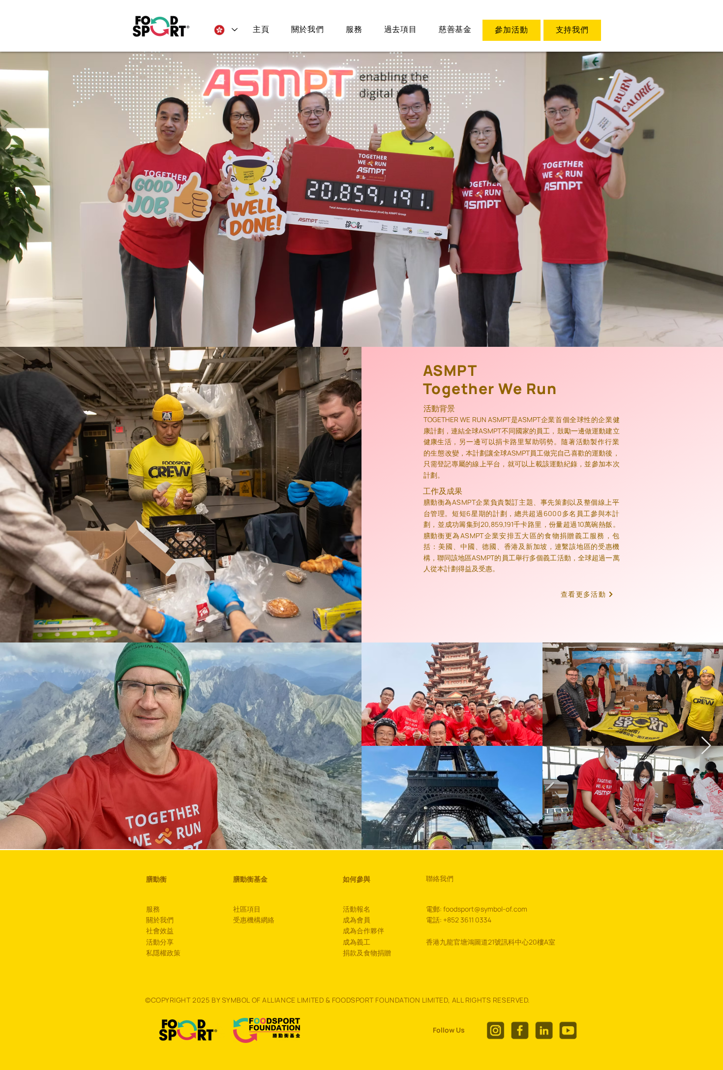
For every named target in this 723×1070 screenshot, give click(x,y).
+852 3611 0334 (467, 919)
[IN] (543, 1029)
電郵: (434, 909)
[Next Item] (706, 746)
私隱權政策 (163, 952)
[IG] (495, 1029)
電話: (434, 919)
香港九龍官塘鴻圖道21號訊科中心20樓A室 (490, 942)
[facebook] (519, 1029)
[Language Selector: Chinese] (225, 30)
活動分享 (160, 942)
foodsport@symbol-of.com (485, 909)
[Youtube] (567, 1029)
